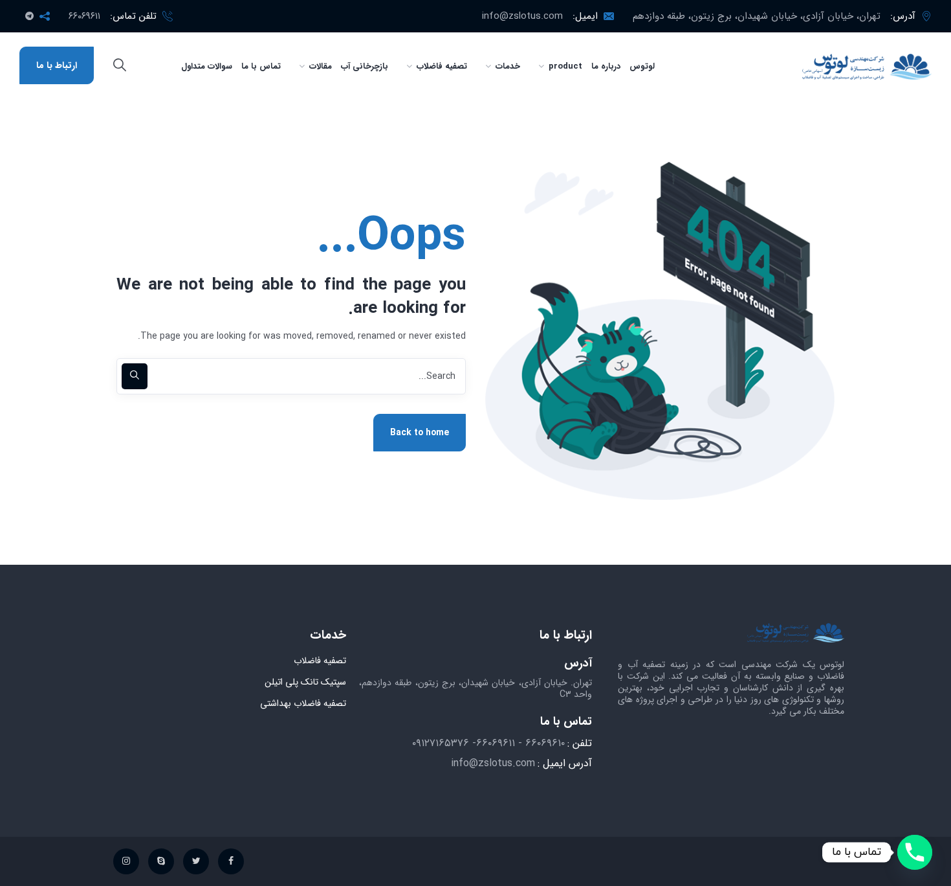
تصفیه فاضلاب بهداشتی (303, 703)
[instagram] (126, 861)
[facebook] (231, 861)
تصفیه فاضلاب (320, 660)
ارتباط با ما (56, 65)
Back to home (419, 433)
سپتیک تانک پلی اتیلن (305, 682)
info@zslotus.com (522, 16)
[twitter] (196, 861)
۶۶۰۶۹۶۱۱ (84, 16)
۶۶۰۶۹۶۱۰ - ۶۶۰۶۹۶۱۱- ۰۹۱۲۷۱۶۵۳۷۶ (488, 743)
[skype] (161, 861)
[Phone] (914, 852)
